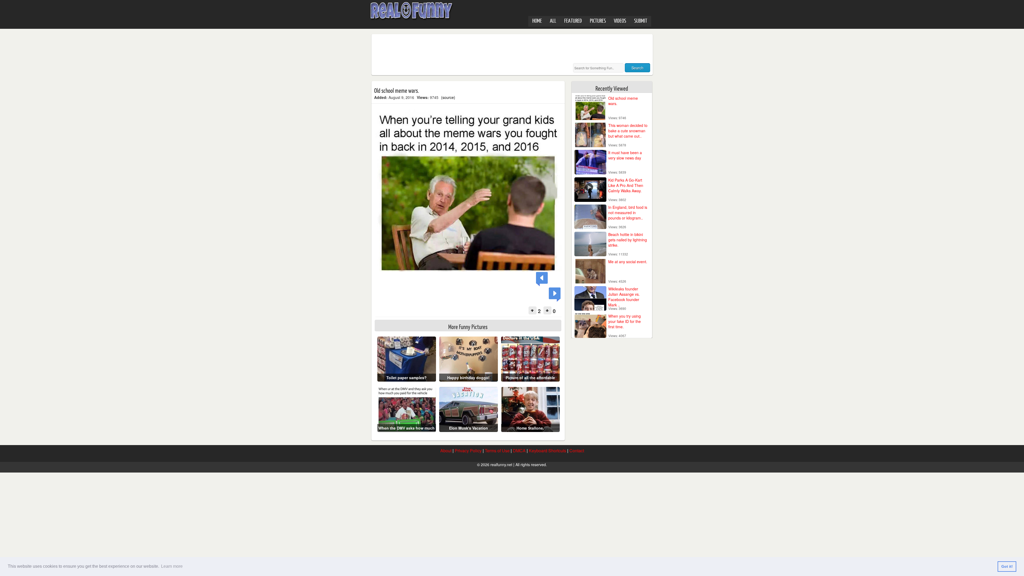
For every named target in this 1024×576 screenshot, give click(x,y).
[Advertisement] (471, 49)
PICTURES (598, 20)
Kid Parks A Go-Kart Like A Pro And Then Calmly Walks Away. (625, 185)
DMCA (519, 450)
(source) (448, 97)
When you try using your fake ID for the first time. (624, 321)
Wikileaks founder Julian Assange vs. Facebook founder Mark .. (624, 296)
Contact (576, 450)
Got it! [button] (1007, 566)
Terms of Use (497, 450)
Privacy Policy (468, 450)
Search (637, 67)
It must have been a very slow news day (625, 155)
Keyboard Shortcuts (547, 450)
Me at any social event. (627, 261)
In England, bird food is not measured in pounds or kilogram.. (627, 213)
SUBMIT (640, 20)
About (445, 450)
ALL (553, 20)
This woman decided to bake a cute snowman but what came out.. (627, 131)
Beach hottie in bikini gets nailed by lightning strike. (627, 240)
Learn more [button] (172, 566)
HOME (537, 20)
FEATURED (573, 20)
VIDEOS (620, 20)
